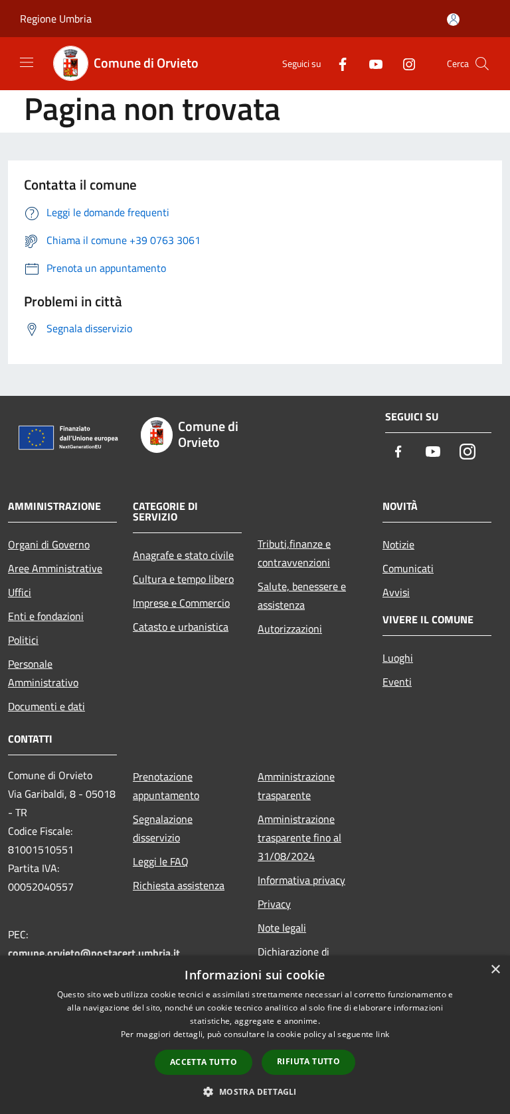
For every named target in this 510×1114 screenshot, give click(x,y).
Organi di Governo (49, 544)
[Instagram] (403, 63)
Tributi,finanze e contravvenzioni (294, 553)
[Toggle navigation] (27, 62)
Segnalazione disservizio (163, 828)
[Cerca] (482, 64)
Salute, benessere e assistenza (302, 595)
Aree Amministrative (55, 568)
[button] (254, 1091)
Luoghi (397, 658)
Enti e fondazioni (46, 616)
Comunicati (408, 568)
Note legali (282, 928)
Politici (23, 640)
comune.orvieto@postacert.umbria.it (94, 953)
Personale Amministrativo (43, 673)
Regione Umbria (56, 19)
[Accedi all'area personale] (453, 19)
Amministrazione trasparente (296, 786)
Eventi (397, 682)
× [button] (495, 970)
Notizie (398, 544)
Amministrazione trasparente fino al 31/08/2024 (299, 837)
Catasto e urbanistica (180, 627)
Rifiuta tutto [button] (308, 1061)
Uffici (19, 592)
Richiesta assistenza (178, 885)
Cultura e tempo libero (183, 579)
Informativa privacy (301, 880)
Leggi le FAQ (161, 861)
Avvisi (396, 592)
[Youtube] (370, 63)
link (382, 1034)
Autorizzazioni (290, 629)
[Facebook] (337, 63)
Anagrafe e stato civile (183, 555)
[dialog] (255, 1035)
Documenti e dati (46, 706)
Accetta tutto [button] (203, 1062)
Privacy (274, 904)
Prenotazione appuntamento (166, 786)
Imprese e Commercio (181, 603)
